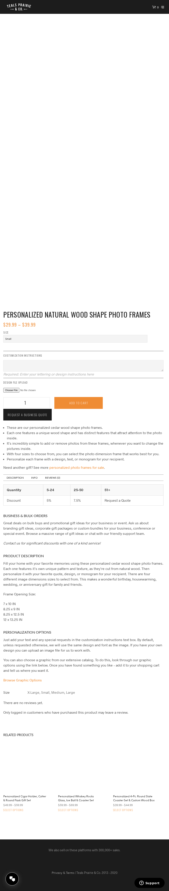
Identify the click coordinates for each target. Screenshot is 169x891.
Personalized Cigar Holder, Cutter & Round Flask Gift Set (24, 798)
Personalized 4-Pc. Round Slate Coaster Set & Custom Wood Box (133, 798)
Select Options (13, 810)
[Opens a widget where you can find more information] (149, 883)
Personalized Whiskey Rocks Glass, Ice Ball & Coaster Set (76, 798)
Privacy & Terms (63, 873)
